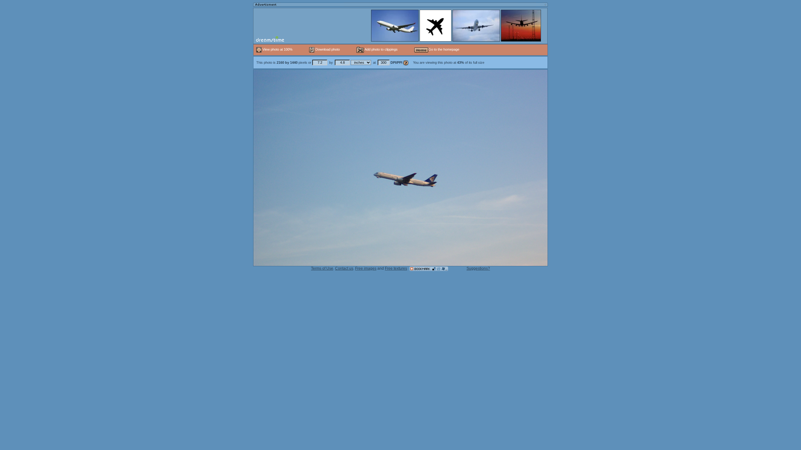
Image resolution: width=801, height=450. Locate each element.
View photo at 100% (277, 49)
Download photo (327, 49)
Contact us (344, 268)
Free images (365, 268)
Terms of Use (322, 268)
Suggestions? (478, 268)
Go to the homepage (443, 49)
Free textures (396, 268)
